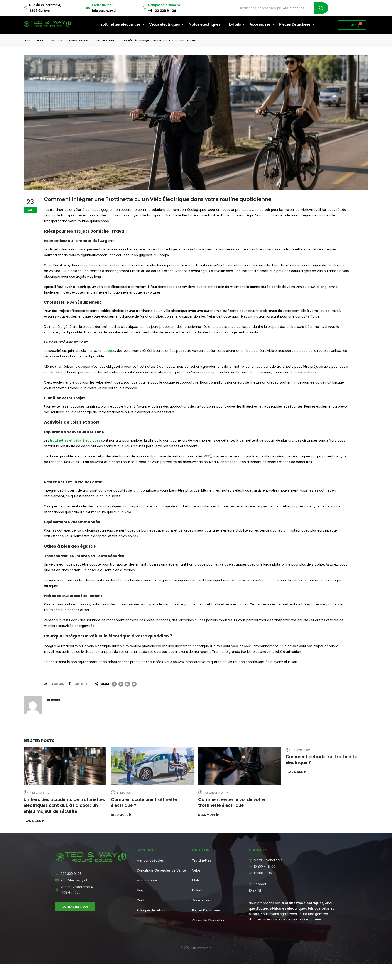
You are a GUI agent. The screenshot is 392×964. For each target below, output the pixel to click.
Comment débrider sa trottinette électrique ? (321, 760)
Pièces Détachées (295, 24)
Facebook (114, 684)
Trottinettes (201, 860)
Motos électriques (204, 24)
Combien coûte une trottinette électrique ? (144, 802)
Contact (143, 900)
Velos (196, 870)
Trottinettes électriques (120, 24)
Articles (82, 684)
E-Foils (235, 24)
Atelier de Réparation (208, 920)
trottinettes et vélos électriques (74, 440)
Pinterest (127, 684)
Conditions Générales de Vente (161, 870)
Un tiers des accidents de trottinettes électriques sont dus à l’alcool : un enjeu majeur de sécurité (64, 805)
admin (59, 684)
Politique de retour (151, 910)
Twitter (120, 684)
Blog (140, 890)
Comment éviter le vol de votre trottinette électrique (231, 802)
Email (134, 684)
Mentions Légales (150, 860)
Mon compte (147, 880)
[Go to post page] (65, 766)
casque (109, 350)
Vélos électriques (164, 24)
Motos (197, 880)
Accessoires (260, 24)
